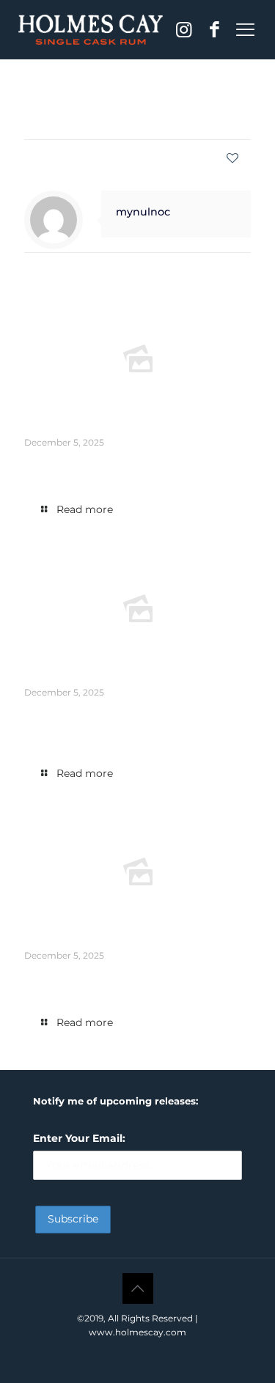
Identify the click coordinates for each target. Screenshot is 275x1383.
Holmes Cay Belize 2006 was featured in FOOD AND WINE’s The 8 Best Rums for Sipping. (136, 979)
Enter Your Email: (79, 1138)
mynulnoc (125, 117)
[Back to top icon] (137, 1288)
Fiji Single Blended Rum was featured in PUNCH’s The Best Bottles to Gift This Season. (124, 466)
